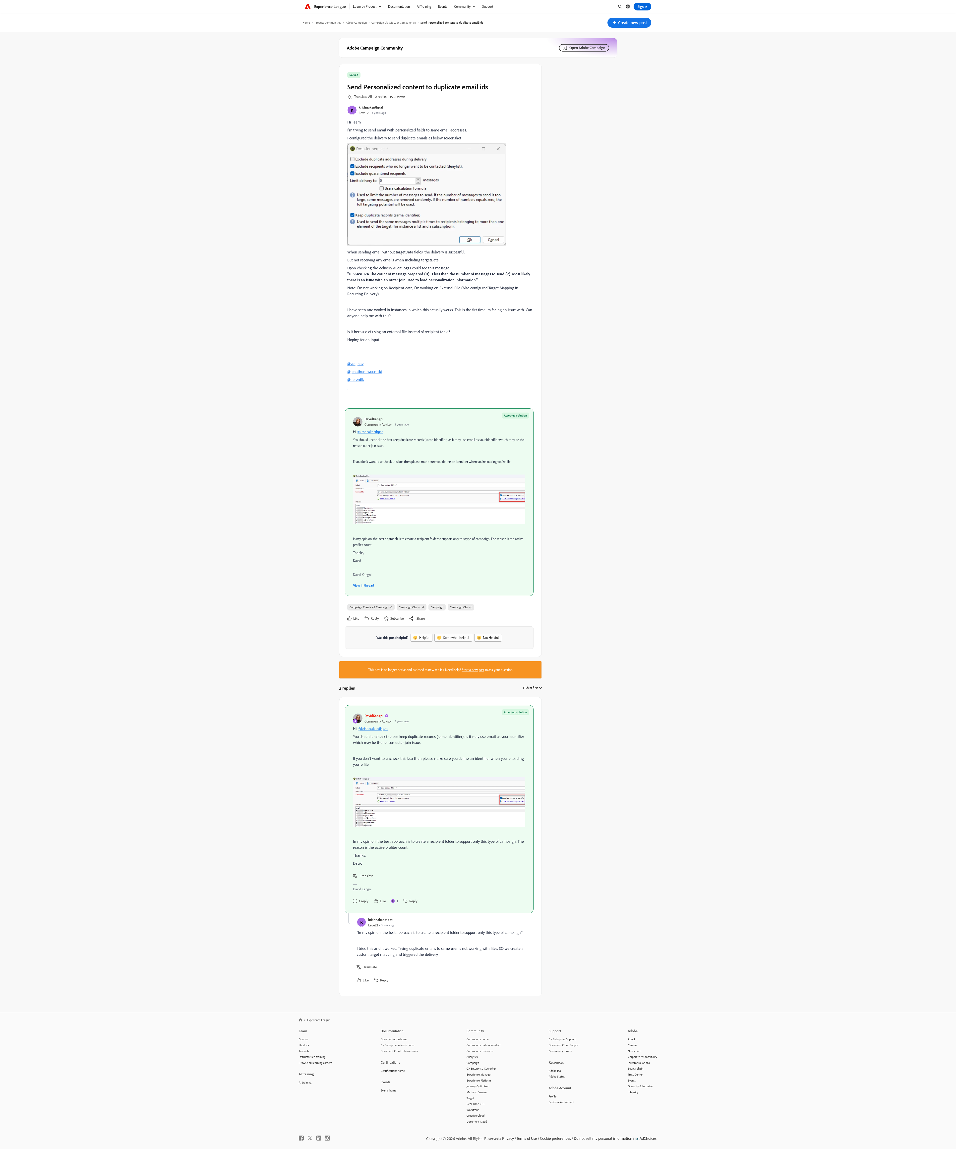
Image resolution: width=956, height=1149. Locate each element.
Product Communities (328, 22)
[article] (439, 809)
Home (306, 22)
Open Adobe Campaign (587, 47)
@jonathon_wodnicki (364, 371)
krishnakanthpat (371, 107)
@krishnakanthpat (370, 431)
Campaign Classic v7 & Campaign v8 (393, 22)
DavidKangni (373, 419)
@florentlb (355, 379)
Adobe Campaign (356, 22)
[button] (629, 23)
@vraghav (355, 363)
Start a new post (473, 669)
